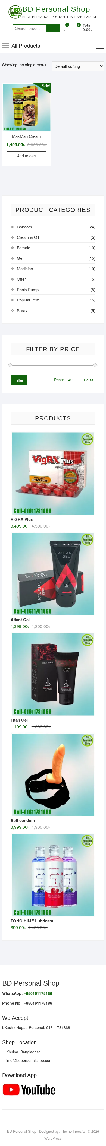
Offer (21, 279)
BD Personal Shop (56, 9)
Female (23, 247)
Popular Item (28, 300)
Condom (24, 227)
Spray (22, 310)
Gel (20, 258)
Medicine (25, 268)
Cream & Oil (28, 237)
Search (53, 28)
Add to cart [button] (26, 155)
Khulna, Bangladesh (23, 1052)
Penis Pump (28, 289)
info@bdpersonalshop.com (28, 1060)
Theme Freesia (73, 1131)
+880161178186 (38, 993)
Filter (19, 380)
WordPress (53, 1138)
